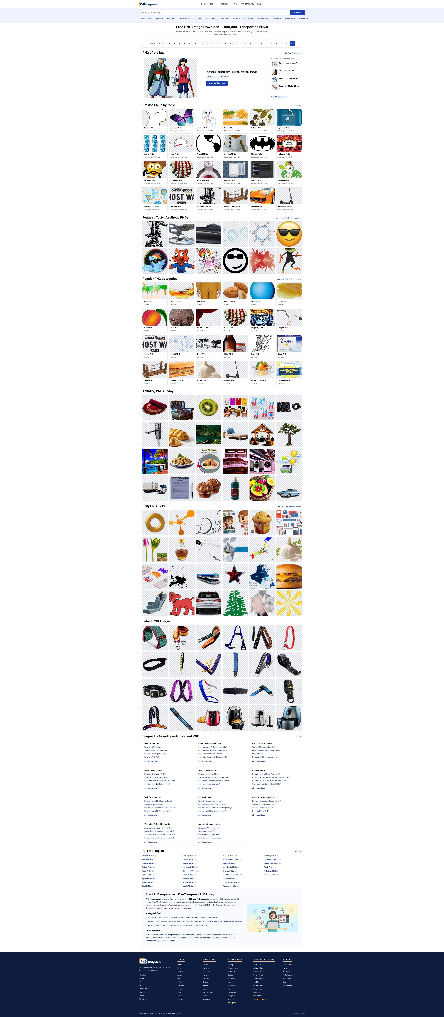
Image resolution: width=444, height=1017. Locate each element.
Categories (225, 4)
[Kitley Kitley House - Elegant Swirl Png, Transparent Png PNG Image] (208, 522)
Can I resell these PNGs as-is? (210, 754)
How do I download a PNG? (154, 774)
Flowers (206, 975)
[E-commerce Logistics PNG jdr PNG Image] (155, 488)
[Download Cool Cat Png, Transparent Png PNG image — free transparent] (181, 261)
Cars (179, 992)
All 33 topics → (297, 105)
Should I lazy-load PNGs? (154, 804)
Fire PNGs (257, 992)
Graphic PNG (184, 18)
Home (203, 4)
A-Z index (175, 925)
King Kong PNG (146, 18)
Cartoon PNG (207, 921)
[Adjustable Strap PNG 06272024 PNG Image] (181, 718)
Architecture (233, 968)
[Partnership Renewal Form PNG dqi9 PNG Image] (181, 488)
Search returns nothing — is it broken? (159, 838)
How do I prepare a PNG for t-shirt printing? (215, 808)
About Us (142, 975)
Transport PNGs (231, 882)
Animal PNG (229, 921)
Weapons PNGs (231, 886)
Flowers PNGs (190, 875)
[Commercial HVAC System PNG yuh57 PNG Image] (262, 461)
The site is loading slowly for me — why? (160, 835)
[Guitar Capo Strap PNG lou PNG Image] (262, 637)
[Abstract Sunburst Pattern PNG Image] (289, 603)
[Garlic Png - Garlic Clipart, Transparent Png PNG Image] (289, 549)
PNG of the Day (247, 4)
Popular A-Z (287, 978)
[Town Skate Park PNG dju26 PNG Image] (155, 603)
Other (179, 965)
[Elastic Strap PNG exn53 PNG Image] (235, 691)
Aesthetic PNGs (231, 867)
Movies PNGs (190, 863)
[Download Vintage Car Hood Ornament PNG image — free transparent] (181, 234)
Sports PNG (218, 921)
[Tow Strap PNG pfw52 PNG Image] (181, 637)
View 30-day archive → (279, 97)
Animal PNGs (258, 978)
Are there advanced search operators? (213, 777)
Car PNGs (256, 982)
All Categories (288, 975)
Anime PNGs (223, 77)
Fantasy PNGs (271, 856)
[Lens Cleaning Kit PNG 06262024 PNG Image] (235, 488)
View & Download (218, 83)
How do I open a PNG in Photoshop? (266, 774)
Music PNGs (189, 886)
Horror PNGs (230, 863)
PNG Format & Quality (262, 743)
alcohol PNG (197, 18)
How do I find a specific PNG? (155, 754)
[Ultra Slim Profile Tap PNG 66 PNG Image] (155, 434)
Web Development (152, 797)
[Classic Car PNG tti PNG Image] (289, 488)
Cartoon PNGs (258, 971)
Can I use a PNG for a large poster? (212, 811)
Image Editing (258, 770)
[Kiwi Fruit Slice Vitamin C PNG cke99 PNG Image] (208, 407)
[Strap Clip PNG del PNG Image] (208, 637)
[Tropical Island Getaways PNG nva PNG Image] (155, 461)
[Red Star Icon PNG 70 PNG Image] (235, 576)
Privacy (142, 992)
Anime (151, 917)
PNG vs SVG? (257, 754)
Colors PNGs (149, 875)
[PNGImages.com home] (148, 4)
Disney (230, 965)
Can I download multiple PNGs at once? (159, 781)
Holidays (206, 968)
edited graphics (209, 938)
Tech (230, 989)
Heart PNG (180, 921)
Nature (195, 917)
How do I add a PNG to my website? (158, 801)
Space (230, 975)
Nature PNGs (149, 860)
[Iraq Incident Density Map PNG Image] (262, 576)
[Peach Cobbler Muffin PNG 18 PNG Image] (262, 522)
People (205, 985)
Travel (179, 996)
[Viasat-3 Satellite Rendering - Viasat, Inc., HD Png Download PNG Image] (235, 549)
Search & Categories (207, 770)
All (292, 43)
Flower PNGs (258, 985)
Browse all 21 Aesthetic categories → (288, 218)
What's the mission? (206, 831)
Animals (158, 917)
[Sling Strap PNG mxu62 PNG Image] (155, 664)
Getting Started (151, 743)
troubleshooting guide (155, 941)
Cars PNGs (148, 886)
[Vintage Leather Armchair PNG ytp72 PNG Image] (181, 407)
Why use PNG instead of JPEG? (264, 747)
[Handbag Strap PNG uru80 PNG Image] (208, 664)
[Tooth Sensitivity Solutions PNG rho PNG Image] (262, 407)
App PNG (236, 18)
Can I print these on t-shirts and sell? (212, 757)
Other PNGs (149, 856)
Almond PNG (211, 18)
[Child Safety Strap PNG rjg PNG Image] (235, 664)
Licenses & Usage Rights (209, 743)
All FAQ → (299, 737)
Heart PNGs (257, 989)
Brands (205, 982)
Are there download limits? (262, 808)
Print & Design (204, 797)
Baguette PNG (304, 18)
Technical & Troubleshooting (157, 824)
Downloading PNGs (153, 770)
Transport (232, 971)
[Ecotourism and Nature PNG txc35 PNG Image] (208, 434)
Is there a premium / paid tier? (263, 804)
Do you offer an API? (260, 811)
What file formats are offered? (156, 777)
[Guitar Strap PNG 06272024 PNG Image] (155, 718)
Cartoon (166, 917)
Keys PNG (159, 18)
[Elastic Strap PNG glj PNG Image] (208, 691)
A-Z (235, 4)
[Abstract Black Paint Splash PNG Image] (181, 576)
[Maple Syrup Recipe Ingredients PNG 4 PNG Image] (181, 549)
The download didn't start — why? (157, 784)
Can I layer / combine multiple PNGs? (266, 784)
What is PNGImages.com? (154, 747)
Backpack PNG (263, 18)
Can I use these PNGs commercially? (212, 747)
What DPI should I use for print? (210, 801)
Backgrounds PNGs (233, 860)
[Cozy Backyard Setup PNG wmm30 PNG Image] (262, 434)
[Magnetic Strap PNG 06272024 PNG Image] (289, 664)
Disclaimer (143, 999)
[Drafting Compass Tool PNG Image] (208, 549)
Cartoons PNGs (191, 871)
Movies (181, 917)
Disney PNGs (230, 871)
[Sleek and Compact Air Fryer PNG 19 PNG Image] (235, 718)
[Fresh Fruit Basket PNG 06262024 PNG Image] (262, 488)
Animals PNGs (149, 863)
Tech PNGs (270, 867)
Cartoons (206, 971)
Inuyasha (211, 77)
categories (228, 899)
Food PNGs (148, 871)
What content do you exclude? (210, 838)
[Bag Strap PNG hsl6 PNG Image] (289, 691)
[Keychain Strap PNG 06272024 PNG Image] (289, 637)
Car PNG (197, 921)
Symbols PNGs (149, 879)
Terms (141, 996)
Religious (231, 996)
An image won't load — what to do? (158, 828)
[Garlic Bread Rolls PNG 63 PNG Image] (181, 434)
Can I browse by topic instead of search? (214, 781)
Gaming (174, 917)
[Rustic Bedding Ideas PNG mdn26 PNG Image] (235, 461)
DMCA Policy (143, 989)
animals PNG (224, 18)
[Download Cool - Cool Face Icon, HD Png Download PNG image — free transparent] (235, 261)
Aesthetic (206, 999)
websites (177, 938)
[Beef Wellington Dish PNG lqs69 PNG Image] (208, 461)
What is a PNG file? (151, 757)
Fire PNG (189, 921)
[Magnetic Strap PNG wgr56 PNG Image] (262, 664)
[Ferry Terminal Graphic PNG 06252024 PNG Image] (208, 576)
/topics (215, 917)
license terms (189, 935)
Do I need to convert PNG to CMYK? (212, 804)
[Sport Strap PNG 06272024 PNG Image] (262, 691)
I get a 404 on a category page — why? (159, 831)
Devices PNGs (190, 879)
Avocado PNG (249, 18)
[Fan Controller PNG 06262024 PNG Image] (289, 407)
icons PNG (171, 18)
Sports (188, 917)
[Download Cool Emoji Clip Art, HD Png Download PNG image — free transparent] (289, 234)
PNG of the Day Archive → (293, 53)
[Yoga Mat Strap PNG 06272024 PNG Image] (155, 637)
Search (285, 982)
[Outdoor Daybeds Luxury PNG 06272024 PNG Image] (235, 434)
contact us (170, 941)
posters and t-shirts (190, 938)
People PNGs (230, 856)
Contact (142, 978)
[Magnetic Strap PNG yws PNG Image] (155, 691)
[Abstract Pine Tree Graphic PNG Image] (235, 603)
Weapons (231, 978)
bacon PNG (277, 18)
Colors (179, 982)
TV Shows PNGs (272, 860)
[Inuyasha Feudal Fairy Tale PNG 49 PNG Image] (170, 78)
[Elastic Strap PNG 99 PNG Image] (181, 691)
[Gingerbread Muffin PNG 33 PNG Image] (208, 488)
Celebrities (232, 992)
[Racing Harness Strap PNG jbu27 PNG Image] (235, 637)
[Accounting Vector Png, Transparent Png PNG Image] (289, 522)
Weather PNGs (271, 875)
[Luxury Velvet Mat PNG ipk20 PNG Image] (155, 407)
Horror (205, 996)
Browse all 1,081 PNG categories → (289, 279)
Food (179, 978)
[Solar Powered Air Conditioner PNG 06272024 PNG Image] (289, 461)
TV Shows (232, 985)
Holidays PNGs (190, 867)
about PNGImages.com (168, 935)
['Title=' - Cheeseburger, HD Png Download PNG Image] (289, 576)
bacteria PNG (290, 18)
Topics (213, 4)
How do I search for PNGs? (208, 774)
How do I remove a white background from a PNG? (271, 777)
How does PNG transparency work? (265, 757)
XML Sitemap (288, 985)
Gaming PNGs (190, 856)
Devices (206, 978)
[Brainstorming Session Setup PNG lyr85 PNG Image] (235, 407)
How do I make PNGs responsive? (157, 811)
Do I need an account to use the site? (266, 801)
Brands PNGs (190, 882)
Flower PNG (171, 921)
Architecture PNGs (232, 875)
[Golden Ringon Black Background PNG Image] (155, 522)
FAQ (259, 4)
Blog (140, 982)
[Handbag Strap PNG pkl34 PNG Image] (181, 664)
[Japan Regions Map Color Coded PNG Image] (262, 549)
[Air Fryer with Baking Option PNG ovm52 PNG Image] (208, 718)
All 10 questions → (151, 761)
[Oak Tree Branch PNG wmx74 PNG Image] (289, 434)
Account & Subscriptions (263, 797)
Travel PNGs (189, 860)
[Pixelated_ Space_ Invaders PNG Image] (155, 576)
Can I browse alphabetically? (209, 784)
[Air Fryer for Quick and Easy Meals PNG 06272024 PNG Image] (289, 718)
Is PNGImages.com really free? (156, 750)
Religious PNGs (271, 871)
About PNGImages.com (209, 824)
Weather (231, 999)
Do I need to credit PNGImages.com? (212, 750)
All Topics (286, 971)
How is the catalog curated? (209, 835)
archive (233, 905)
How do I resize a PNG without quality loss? (269, 781)
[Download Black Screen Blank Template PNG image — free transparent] (155, 234)
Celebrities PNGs (272, 863)
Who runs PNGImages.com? (209, 828)
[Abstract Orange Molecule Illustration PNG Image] (181, 522)
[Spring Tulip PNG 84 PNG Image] (155, 549)
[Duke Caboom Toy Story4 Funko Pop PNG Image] (235, 522)
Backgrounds (208, 992)
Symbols (180, 985)
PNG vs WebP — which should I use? (266, 750)
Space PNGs (230, 879)
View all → (298, 851)
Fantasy (231, 982)
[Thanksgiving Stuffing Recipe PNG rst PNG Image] (181, 461)
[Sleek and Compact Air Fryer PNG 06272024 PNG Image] (262, 718)
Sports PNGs (149, 882)
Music (205, 989)
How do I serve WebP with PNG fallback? (160, 808)
